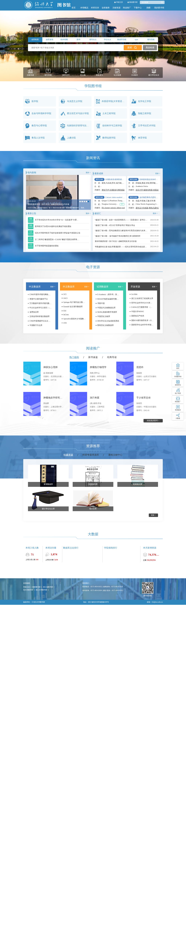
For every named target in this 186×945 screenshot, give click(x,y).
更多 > (153, 515)
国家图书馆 (36, 587)
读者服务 (106, 8)
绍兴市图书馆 (28, 590)
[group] (58, 192)
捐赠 (148, 8)
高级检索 (150, 47)
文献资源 (116, 8)
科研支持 (95, 8)
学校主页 (119, 2)
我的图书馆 (133, 2)
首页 (74, 8)
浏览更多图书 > (153, 421)
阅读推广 (127, 8)
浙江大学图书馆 (41, 590)
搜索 (129, 47)
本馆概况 (84, 8)
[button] (80, 201)
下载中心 (138, 8)
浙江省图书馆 (48, 587)
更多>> (88, 172)
